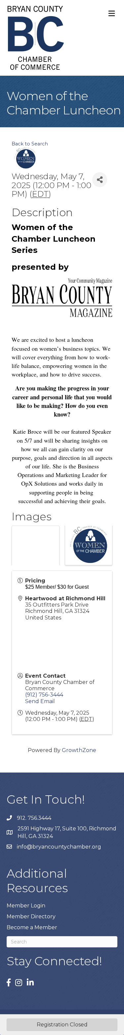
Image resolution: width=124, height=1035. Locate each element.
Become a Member (32, 927)
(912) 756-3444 (44, 695)
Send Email (40, 701)
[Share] (99, 179)
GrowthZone (79, 750)
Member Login (26, 905)
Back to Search (30, 144)
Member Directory (31, 916)
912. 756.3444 (34, 818)
